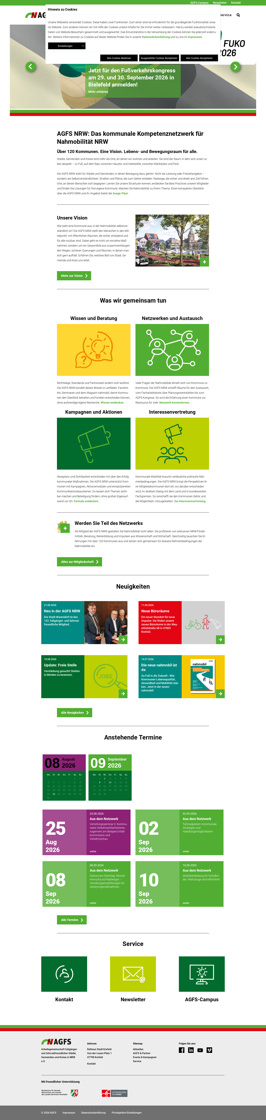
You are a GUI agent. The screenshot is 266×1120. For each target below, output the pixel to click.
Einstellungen (65, 46)
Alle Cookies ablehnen (119, 58)
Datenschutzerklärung (156, 37)
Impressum (195, 37)
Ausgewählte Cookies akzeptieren (159, 58)
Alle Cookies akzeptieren (199, 58)
